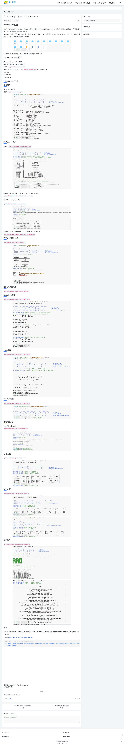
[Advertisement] (42, 667)
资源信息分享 (86, 3)
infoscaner (7, 694)
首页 (58, 3)
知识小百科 (112, 3)
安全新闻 (63, 3)
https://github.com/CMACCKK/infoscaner (20, 637)
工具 (14, 694)
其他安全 (103, 3)
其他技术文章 (96, 3)
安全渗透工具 (78, 3)
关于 (9, 12)
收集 (18, 694)
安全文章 (69, 3)
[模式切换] (118, 3)
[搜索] (120, 3)
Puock (65, 743)
